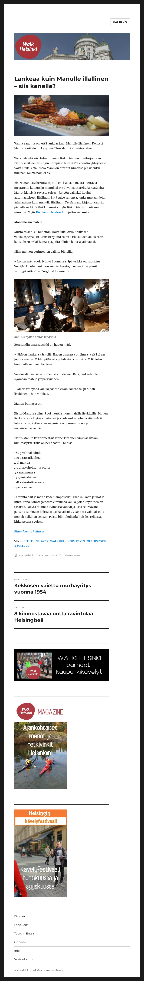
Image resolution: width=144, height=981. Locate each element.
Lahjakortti (21, 925)
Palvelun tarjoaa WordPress (47, 970)
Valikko (120, 22)
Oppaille (20, 942)
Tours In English (25, 933)
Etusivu (19, 916)
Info (17, 950)
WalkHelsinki (26, 555)
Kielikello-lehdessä (49, 212)
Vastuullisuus (23, 959)
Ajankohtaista (72, 555)
